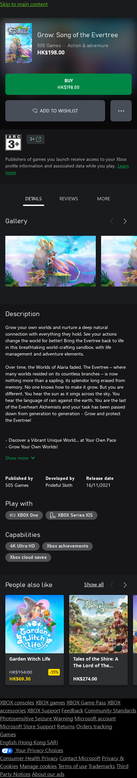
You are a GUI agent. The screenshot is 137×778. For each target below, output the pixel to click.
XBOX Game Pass (86, 702)
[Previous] (111, 221)
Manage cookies (38, 765)
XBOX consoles (17, 702)
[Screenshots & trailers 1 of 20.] (50, 261)
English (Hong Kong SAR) (29, 742)
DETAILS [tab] (33, 198)
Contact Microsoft (80, 757)
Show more (16, 458)
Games (8, 734)
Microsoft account (95, 718)
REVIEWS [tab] (69, 198)
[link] (34, 640)
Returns (66, 726)
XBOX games (50, 702)
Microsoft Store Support (28, 726)
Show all (94, 584)
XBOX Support (43, 710)
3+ (32, 139)
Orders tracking (94, 726)
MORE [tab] (103, 198)
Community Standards (110, 710)
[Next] (125, 221)
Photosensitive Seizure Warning (36, 718)
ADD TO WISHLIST (59, 110)
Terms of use (72, 765)
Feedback (72, 710)
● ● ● (121, 110)
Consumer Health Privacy (29, 757)
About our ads (48, 773)
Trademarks (101, 765)
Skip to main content (24, 3)
